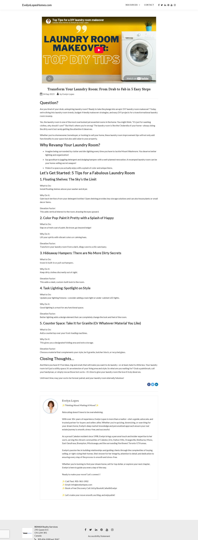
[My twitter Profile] (162, 5)
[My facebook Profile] (158, 5)
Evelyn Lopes (70, 400)
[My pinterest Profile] (168, 5)
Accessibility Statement (99, 536)
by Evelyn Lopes (66, 94)
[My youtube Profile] (172, 5)
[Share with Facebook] (149, 384)
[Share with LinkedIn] (156, 384)
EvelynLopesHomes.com (37, 5)
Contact (149, 5)
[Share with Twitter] (152, 384)
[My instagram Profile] (175, 5)
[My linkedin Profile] (165, 5)
